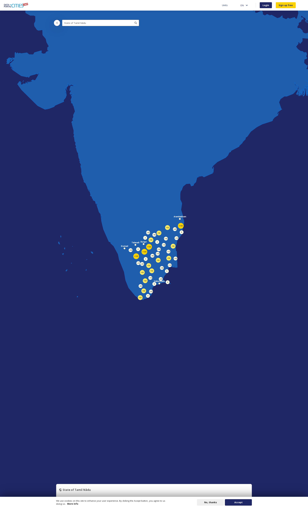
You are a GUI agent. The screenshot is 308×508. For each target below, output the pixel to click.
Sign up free (286, 5)
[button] (143, 244)
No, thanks (210, 502)
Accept (238, 502)
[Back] (57, 23)
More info (72, 503)
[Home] (16, 5)
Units (225, 5)
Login (266, 5)
